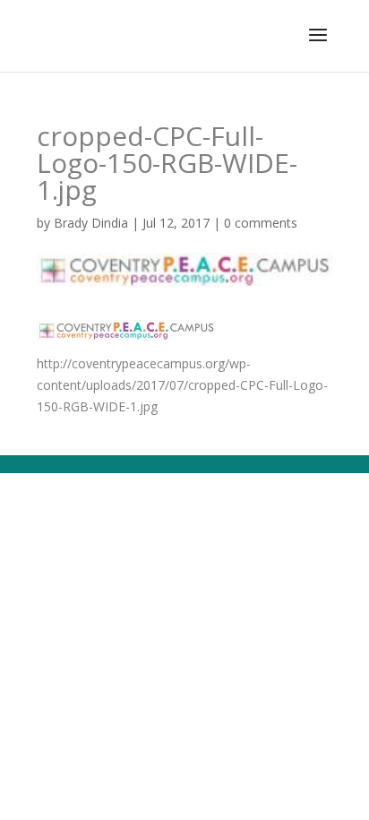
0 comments (260, 222)
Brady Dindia (91, 222)
